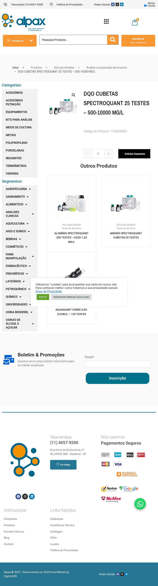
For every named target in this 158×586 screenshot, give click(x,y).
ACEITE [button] (43, 297)
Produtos (36, 67)
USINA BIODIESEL (17, 312)
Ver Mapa (65, 464)
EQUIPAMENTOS (16, 112)
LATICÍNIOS (13, 281)
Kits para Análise (64, 67)
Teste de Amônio (126, 228)
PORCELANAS (15, 150)
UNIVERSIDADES (16, 304)
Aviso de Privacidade (49, 291)
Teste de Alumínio (72, 228)
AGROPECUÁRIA (16, 189)
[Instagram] (117, 4)
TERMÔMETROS (16, 166)
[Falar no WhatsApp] (140, 504)
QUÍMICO (12, 296)
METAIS (11, 135)
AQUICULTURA (15, 223)
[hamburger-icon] (106, 22)
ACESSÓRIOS (14, 92)
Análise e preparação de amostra (107, 67)
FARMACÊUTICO (16, 266)
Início (16, 67)
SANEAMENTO (15, 196)
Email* (89, 357)
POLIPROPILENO (16, 143)
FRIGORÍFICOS (15, 273)
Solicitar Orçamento (135, 153)
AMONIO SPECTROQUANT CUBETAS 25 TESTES (126, 235)
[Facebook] (113, 4)
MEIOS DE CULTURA (19, 127)
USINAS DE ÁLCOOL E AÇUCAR (13, 323)
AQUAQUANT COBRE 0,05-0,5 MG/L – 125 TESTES (71, 312)
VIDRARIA (12, 173)
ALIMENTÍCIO (14, 204)
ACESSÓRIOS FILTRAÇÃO (14, 102)
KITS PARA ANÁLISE (19, 119)
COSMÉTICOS (15, 246)
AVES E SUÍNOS (16, 231)
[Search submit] (112, 39)
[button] (73, 95)
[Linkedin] (122, 4)
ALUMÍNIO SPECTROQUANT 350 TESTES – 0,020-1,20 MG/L (71, 238)
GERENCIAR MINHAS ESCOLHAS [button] (71, 297)
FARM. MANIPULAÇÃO (16, 256)
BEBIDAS (11, 239)
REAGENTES (14, 158)
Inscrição (117, 378)
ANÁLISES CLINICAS (12, 214)
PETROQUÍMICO (16, 289)
